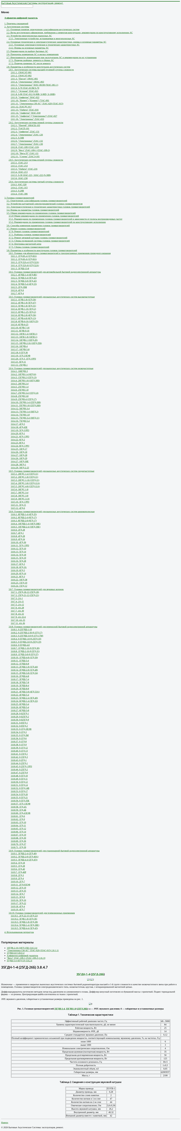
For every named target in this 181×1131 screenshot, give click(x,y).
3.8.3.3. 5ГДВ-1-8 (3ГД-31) (23, 306)
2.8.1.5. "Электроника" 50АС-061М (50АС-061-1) (34, 85)
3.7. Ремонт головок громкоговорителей (26, 228)
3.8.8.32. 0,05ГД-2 (19, 726)
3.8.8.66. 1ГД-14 (18, 832)
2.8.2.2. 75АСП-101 (20, 128)
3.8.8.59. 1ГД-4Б (18, 810)
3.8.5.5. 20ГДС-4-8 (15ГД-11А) (25, 486)
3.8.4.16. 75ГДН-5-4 (20, 421)
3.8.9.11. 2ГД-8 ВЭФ (20, 884)
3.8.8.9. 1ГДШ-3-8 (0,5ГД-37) (24, 654)
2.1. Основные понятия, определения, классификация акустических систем (43, 29)
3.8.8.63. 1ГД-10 (18, 822)
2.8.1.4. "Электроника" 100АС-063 (27, 82)
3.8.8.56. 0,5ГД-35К (20, 800)
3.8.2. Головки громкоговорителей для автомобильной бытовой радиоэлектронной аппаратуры (55, 272)
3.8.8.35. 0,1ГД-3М (20, 735)
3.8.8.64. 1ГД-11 (18, 825)
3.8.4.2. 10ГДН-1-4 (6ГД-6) (23, 374)
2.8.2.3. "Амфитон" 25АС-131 (25, 131)
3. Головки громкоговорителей (19, 198)
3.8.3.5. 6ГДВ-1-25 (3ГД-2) (23, 312)
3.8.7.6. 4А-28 (17, 608)
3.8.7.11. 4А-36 (18, 623)
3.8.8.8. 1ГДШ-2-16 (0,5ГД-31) (25, 651)
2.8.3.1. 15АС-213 (19, 163)
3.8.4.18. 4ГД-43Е (19, 427)
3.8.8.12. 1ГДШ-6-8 (20, 664)
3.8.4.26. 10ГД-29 (19, 458)
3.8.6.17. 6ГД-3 (18, 564)
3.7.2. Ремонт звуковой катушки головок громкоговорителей (38, 237)
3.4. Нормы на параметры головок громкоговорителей (33, 210)
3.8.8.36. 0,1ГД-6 (19, 738)
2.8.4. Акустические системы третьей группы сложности (36, 181)
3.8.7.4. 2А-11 (17, 601)
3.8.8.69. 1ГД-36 (18, 841)
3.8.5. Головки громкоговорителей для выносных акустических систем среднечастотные (51, 471)
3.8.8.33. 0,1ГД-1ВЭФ (21, 729)
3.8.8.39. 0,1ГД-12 (19, 748)
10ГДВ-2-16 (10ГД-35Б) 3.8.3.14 (22, 948)
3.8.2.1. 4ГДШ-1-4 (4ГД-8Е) (24, 275)
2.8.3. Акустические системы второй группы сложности (36, 160)
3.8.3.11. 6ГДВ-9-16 (20, 331)
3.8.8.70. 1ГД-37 (18, 844)
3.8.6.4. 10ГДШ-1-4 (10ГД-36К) (25, 524)
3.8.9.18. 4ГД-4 (18, 906)
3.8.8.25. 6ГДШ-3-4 (20, 704)
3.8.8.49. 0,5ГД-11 (19, 779)
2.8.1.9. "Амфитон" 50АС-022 (25, 97)
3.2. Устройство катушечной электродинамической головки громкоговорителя (44, 204)
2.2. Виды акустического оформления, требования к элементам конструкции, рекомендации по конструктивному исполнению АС (70, 32)
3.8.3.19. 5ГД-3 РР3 (20, 430)
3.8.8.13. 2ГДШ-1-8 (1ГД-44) (24, 667)
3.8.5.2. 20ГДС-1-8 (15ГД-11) (24, 477)
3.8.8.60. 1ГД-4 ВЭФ (20, 813)
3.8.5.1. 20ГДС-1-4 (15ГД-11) (24, 474)
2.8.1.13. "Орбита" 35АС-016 (24, 110)
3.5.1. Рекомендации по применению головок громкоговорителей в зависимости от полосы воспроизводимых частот (65, 219)
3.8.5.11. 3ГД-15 (18, 505)
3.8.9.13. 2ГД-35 (18, 891)
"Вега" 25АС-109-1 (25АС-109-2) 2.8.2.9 (26, 958)
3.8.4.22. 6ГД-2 (18, 439)
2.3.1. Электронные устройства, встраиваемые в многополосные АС (42, 38)
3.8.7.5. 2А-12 (17, 604)
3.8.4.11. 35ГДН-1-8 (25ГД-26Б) (26, 405)
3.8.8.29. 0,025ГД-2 (20, 716)
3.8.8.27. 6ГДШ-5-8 (20, 710)
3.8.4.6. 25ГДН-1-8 (19, 390)
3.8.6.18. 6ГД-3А (19, 567)
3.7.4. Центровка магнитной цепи (25, 244)
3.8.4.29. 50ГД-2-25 (20, 467)
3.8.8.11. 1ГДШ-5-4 (20, 660)
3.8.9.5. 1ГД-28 (18, 866)
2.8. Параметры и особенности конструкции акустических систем (38, 67)
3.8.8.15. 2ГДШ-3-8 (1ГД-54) (24, 673)
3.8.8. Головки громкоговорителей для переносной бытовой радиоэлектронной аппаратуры (53, 626)
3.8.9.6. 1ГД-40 (18, 869)
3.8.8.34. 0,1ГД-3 (19, 732)
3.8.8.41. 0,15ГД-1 (19, 754)
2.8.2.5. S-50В (17, 138)
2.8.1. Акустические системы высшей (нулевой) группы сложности (41, 69)
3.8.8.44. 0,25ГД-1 (19, 763)
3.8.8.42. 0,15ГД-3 (19, 757)
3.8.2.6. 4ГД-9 (17, 290)
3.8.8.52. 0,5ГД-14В (20, 788)
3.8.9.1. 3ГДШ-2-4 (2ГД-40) (24, 853)
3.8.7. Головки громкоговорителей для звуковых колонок (36, 589)
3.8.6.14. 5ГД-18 (18, 555)
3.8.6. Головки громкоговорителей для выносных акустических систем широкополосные (52, 511)
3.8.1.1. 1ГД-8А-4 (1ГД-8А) (24, 256)
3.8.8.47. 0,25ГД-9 (19, 772)
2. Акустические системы (16, 26)
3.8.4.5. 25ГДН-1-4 (19, 387)
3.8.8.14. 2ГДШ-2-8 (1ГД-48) (24, 670)
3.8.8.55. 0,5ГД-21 (19, 797)
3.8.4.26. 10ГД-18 (19, 452)
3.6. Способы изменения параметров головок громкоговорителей (38, 225)
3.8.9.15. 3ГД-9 (18, 897)
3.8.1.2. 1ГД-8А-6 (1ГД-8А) (24, 259)
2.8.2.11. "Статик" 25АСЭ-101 (25, 156)
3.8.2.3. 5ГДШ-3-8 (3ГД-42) (24, 281)
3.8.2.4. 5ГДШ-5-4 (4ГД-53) (24, 284)
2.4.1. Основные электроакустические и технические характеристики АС (44, 45)
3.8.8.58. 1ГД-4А (19, 807)
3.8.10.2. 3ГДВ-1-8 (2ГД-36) (24, 919)
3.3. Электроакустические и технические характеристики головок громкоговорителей (48, 207)
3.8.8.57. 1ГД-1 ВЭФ (20, 804)
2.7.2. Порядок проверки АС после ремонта (30, 63)
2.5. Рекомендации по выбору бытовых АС (27, 51)
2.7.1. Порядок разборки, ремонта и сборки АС (31, 60)
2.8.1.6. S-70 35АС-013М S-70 (25, 88)
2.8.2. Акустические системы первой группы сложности (36, 122)
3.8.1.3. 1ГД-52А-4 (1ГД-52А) (25, 262)
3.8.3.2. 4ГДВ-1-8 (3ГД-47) (23, 303)
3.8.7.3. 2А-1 (17, 598)
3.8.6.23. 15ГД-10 (19, 583)
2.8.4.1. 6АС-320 (18, 184)
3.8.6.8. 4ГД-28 (18, 536)
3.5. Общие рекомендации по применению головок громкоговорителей (41, 213)
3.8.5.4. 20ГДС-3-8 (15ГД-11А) (25, 483)
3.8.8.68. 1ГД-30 (18, 838)
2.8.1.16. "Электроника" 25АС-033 (27, 119)
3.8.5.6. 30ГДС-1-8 (19, 489)
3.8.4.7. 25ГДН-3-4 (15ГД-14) (24, 393)
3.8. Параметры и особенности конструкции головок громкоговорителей (42, 250)
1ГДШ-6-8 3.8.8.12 (15, 953)
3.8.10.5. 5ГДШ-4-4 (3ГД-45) (24, 928)
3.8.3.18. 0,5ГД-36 (19, 352)
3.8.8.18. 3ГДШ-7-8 (20, 682)
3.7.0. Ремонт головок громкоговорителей (29, 231)
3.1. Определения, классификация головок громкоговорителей (37, 200)
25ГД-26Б (98, 974)
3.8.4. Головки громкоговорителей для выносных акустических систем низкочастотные (51, 368)
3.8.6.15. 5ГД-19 (18, 558)
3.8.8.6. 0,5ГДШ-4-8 (20, 645)
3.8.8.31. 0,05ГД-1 (19, 723)
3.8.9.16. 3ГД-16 (18, 900)
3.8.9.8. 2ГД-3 (17, 875)
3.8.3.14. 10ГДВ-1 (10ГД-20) (24, 340)
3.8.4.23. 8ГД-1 (18, 443)
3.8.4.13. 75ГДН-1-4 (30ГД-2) (24, 411)
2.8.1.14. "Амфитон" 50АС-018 (25, 113)
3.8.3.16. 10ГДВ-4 (19, 346)
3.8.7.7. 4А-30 (17, 611)
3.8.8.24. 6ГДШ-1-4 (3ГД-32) (24, 701)
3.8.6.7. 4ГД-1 (17, 533)
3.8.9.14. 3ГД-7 (18, 894)
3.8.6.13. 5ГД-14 (18, 552)
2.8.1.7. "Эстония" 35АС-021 (24, 91)
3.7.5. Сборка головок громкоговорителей (29, 247)
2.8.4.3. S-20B (17, 191)
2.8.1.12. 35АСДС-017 (21, 107)
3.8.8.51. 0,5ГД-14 (19, 785)
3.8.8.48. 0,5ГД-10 (19, 776)
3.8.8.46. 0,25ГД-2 (19, 769)
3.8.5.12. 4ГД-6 (18, 508)
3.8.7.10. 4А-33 (18, 620)
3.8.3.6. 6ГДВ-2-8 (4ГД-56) (23, 315)
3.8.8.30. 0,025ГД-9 (20, 720)
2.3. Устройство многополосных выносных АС (29, 36)
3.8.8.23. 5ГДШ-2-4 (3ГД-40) (24, 698)
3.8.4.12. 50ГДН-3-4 (20, 408)
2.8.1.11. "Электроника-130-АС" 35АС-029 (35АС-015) (37, 103)
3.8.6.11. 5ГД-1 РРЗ (20, 545)
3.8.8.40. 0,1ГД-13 (19, 751)
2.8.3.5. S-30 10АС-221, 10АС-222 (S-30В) (31, 175)
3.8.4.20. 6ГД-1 (18, 433)
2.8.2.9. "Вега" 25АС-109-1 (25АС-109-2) (30, 150)
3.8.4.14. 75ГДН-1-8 (20, 415)
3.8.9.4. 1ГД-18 (18, 863)
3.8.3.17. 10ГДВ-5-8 (20, 349)
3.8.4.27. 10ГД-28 (19, 455)
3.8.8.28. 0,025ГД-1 (20, 713)
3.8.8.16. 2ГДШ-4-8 (20, 676)
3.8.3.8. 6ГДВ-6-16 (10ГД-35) (24, 321)
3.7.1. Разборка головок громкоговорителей (30, 234)
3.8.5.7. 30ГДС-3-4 (19, 492)
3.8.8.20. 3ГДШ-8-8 (20, 688)
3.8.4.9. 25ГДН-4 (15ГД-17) (23, 399)
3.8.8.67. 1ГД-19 (18, 835)
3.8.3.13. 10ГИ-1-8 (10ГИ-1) (24, 337)
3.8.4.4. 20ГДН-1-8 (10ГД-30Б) (25, 380)
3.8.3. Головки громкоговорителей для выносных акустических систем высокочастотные (52, 297)
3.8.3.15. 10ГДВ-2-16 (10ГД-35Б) (26, 343)
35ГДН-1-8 (71, 1009)
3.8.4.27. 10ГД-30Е (20, 461)
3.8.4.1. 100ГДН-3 (19, 371)
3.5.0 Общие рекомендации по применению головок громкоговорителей (44, 216)
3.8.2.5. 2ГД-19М (19, 287)
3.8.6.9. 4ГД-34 (18, 539)
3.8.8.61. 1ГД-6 (18, 816)
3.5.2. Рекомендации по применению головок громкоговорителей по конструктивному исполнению (57, 222)
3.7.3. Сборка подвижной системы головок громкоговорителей (39, 241)
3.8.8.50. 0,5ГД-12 (19, 782)
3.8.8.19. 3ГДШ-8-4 (20, 685)
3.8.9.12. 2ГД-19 (18, 888)
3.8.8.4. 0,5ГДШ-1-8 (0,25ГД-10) (26, 639)
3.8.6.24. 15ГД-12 (19, 586)
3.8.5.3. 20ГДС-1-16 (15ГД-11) (25, 480)
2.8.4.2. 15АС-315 (19, 187)
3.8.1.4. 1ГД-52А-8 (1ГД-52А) (25, 265)
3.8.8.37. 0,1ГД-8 (19, 741)
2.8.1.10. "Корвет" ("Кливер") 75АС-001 (30, 100)
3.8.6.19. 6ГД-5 (18, 570)
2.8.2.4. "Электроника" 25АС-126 (27, 135)
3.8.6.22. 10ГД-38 (19, 580)
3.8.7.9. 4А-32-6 (18, 617)
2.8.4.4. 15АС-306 (19, 194)
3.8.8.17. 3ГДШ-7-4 (20, 679)
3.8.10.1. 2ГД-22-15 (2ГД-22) (24, 916)
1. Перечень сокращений (16, 23)
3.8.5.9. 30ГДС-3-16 (20, 499)
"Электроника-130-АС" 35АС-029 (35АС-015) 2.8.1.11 (33, 950)
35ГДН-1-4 (83, 974)
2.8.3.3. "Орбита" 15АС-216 (24, 169)
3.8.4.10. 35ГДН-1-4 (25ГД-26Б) (26, 402)
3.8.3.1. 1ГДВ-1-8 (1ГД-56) (23, 299)
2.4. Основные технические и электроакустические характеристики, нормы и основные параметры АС (56, 42)
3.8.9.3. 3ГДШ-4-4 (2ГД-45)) (24, 860)
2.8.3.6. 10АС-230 (19, 178)
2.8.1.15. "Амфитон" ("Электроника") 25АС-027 (34, 116)
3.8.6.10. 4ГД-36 (18, 542)
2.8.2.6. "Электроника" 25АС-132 (27, 141)
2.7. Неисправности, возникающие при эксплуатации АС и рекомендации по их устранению (52, 57)
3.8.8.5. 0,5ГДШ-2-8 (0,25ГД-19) (26, 642)
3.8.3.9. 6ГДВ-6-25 (19, 324)
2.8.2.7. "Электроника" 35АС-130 (27, 144)
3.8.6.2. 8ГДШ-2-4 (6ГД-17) (24, 517)
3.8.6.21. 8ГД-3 (18, 576)
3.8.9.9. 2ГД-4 (17, 878)
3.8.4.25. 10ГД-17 (19, 449)
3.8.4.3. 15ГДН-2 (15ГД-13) (23, 377)
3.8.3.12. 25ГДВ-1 (19, 365)
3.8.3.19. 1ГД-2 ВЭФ (20, 355)
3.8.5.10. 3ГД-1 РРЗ (20, 502)
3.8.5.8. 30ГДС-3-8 (19, 495)
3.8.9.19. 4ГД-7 (18, 909)
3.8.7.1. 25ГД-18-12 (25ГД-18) (25, 592)
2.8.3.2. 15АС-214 (19, 166)
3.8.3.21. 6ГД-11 (18, 362)
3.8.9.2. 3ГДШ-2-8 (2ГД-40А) (24, 856)
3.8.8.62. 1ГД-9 (18, 819)
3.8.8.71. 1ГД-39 (18, 847)
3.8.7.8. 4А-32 (17, 614)
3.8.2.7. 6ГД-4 (17, 293)
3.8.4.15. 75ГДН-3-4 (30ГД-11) (25, 418)
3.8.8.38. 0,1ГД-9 (19, 744)
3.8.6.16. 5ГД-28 (18, 561)
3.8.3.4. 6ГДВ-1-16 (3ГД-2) (23, 309)
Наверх (4, 1122)
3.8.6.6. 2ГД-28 (18, 530)
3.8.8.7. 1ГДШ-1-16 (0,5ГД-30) (25, 648)
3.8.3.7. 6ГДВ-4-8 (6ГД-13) (23, 318)
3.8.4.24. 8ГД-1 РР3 (20, 446)
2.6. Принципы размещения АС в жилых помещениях (33, 54)
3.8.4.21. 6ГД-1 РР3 (20, 436)
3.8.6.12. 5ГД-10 (18, 548)
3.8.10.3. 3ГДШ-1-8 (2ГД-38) (24, 922)
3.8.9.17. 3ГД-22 (18, 903)
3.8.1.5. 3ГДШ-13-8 (20, 268)
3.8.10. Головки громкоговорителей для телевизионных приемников (42, 913)
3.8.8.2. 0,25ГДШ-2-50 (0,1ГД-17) (26, 632)
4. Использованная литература (19, 932)
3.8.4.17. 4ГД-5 (18, 424)
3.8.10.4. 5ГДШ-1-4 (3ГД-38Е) (25, 925)
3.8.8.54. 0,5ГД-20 (19, 794)
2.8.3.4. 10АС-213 (19, 172)
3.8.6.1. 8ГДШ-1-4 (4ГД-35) (24, 514)
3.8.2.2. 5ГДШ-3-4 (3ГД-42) (24, 278)
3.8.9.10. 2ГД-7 (18, 881)
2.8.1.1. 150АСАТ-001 (21, 72)
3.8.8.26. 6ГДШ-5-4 (20, 707)
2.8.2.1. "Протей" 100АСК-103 (25, 125)
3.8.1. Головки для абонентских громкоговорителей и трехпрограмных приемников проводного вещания (60, 253)
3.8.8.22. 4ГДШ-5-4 (20, 695)
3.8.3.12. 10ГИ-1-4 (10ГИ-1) (24, 334)
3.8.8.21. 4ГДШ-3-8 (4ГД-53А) (25, 692)
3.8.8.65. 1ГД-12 (18, 828)
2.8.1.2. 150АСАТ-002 (21, 75)
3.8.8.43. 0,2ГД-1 (19, 760)
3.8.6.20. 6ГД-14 (18, 573)
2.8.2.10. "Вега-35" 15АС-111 (24, 153)
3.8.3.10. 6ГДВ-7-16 (20, 327)
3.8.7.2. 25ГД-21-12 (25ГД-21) (25, 595)
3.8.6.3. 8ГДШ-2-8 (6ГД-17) (24, 520)
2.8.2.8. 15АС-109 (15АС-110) (25, 147)
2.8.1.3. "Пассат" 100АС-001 (24, 79)
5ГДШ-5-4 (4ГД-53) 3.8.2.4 (19, 960)
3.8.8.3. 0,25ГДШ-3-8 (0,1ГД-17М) (27, 636)
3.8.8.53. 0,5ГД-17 (19, 791)
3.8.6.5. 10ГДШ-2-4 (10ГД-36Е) (25, 527)
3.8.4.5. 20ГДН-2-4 (19, 383)
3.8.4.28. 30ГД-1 (18, 464)
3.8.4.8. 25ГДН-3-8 (19, 396)
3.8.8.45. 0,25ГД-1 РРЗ (21, 766)
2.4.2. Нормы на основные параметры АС (29, 48)
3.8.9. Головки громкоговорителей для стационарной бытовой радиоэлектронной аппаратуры (54, 851)
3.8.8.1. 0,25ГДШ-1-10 (21, 629)
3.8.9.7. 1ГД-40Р (18, 872)
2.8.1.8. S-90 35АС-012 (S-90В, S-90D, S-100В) (33, 94)
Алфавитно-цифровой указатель (22, 955)
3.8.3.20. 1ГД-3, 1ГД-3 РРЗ (23, 359)
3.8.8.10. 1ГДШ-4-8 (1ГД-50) (24, 657)
